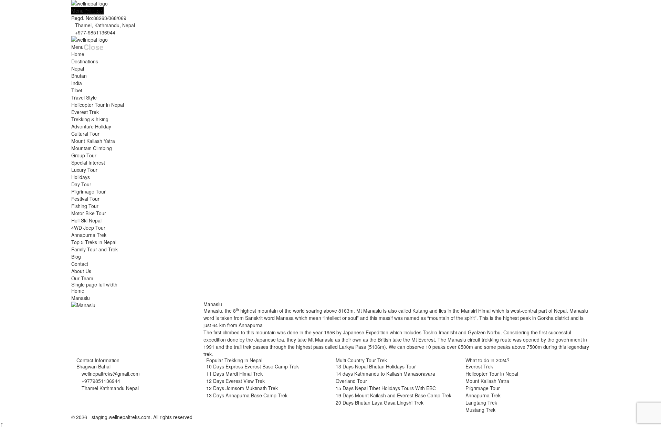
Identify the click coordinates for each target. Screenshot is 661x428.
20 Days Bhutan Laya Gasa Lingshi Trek (379, 402)
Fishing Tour (84, 205)
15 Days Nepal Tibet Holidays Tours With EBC (386, 388)
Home (77, 54)
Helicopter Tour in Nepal (97, 104)
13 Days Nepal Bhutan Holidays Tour (376, 366)
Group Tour (83, 155)
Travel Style (84, 97)
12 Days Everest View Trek (235, 380)
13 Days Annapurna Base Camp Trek (246, 395)
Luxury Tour (84, 169)
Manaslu (212, 304)
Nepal (77, 68)
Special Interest (88, 162)
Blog (76, 256)
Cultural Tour (85, 133)
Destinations (84, 61)
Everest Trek (85, 111)
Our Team (82, 278)
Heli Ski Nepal (86, 220)
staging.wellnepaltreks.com (120, 417)
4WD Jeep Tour (88, 227)
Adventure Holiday (91, 126)
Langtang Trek (481, 402)
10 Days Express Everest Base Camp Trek (252, 366)
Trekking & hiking (89, 119)
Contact (79, 263)
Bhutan (79, 75)
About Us (81, 271)
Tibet (76, 90)
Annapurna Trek (88, 234)
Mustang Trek (480, 409)
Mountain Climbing (91, 148)
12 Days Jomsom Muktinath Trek (242, 388)
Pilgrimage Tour (88, 191)
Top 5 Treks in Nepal (93, 242)
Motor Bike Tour (88, 213)
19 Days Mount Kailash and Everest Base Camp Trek (393, 395)
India (76, 83)
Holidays (80, 177)
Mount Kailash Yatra (93, 140)
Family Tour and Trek (94, 249)
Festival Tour (85, 198)
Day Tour (81, 184)
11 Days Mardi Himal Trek (234, 373)
